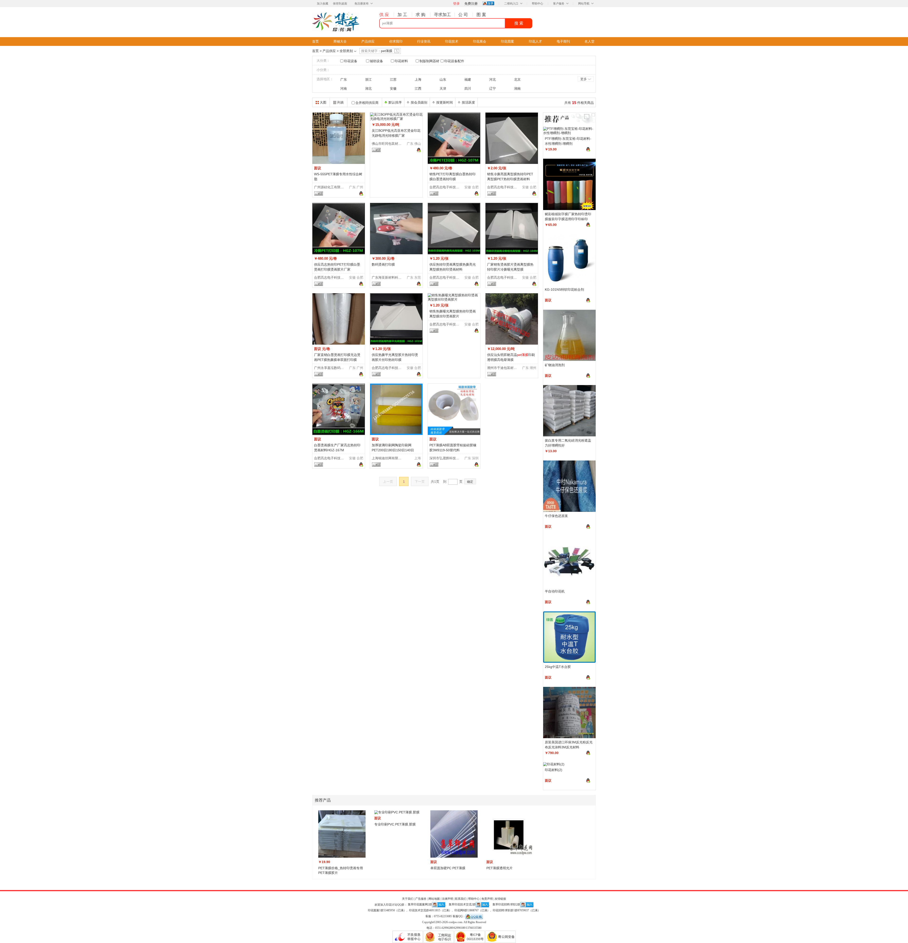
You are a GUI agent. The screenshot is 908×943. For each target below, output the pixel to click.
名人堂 (589, 41)
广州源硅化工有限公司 (330, 187)
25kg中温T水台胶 (558, 667)
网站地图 (434, 898)
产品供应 (368, 41)
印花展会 (479, 41)
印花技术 (451, 41)
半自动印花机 (555, 591)
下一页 (420, 481)
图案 (481, 15)
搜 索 (518, 23)
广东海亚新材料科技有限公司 (393, 277)
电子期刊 (563, 41)
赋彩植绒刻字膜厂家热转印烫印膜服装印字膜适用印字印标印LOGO (568, 219)
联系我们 (460, 898)
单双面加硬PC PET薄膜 (447, 868)
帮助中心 (537, 3)
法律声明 (447, 898)
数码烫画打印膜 (383, 264)
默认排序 (395, 102)
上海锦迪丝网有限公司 (388, 458)
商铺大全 (340, 41)
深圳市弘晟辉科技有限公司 (449, 458)
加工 (402, 15)
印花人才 (535, 41)
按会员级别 (419, 102)
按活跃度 (468, 102)
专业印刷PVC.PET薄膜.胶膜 (395, 824)
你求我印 (395, 41)
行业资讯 (423, 41)
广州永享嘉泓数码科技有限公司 (337, 368)
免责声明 (487, 898)
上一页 (388, 481)
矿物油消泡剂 (555, 365)
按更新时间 (444, 102)
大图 (323, 102)
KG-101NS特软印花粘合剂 (564, 289)
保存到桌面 (340, 3)
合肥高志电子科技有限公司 (449, 187)
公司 (463, 15)
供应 (384, 15)
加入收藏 (322, 3)
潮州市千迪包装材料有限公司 (508, 368)
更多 (585, 79)
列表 (340, 102)
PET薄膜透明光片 (499, 868)
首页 (315, 41)
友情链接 (500, 898)
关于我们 (407, 898)
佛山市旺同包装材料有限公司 (393, 143)
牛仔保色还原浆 (556, 516)
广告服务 (421, 898)
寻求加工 (442, 15)
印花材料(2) (553, 770)
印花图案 (507, 41)
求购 (421, 15)
